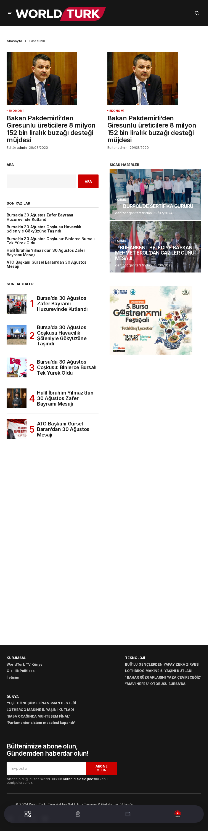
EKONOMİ (16, 110)
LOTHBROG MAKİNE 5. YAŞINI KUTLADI (158, 671)
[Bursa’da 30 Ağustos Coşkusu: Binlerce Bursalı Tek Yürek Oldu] (16, 367)
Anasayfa (14, 41)
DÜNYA (13, 697)
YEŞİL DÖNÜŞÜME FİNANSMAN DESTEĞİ (41, 703)
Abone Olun (102, 768)
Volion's (126, 804)
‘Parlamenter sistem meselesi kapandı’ (41, 723)
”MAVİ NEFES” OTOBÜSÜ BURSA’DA (155, 684)
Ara (10, 165)
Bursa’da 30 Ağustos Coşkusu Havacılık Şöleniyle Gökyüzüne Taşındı (44, 229)
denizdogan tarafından (133, 213)
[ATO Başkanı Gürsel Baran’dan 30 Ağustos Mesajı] (16, 429)
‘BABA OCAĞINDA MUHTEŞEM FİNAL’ (38, 716)
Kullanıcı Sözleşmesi (79, 779)
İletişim (13, 677)
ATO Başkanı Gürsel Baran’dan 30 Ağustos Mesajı (46, 264)
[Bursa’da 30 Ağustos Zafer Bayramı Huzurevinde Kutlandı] (16, 304)
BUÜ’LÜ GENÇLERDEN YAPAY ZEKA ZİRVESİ (162, 664)
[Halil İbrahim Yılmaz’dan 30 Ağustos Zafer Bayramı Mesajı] (16, 398)
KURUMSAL (16, 658)
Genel (122, 199)
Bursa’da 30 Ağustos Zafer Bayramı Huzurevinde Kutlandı (40, 217)
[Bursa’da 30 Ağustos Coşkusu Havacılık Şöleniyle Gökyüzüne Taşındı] (16, 335)
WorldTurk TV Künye (25, 664)
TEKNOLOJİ (135, 658)
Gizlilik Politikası (21, 671)
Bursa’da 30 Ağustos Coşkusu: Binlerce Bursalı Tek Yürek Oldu (50, 241)
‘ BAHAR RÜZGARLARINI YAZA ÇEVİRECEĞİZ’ (163, 677)
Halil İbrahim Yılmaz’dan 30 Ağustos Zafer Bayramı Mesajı (46, 252)
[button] (10, 13)
